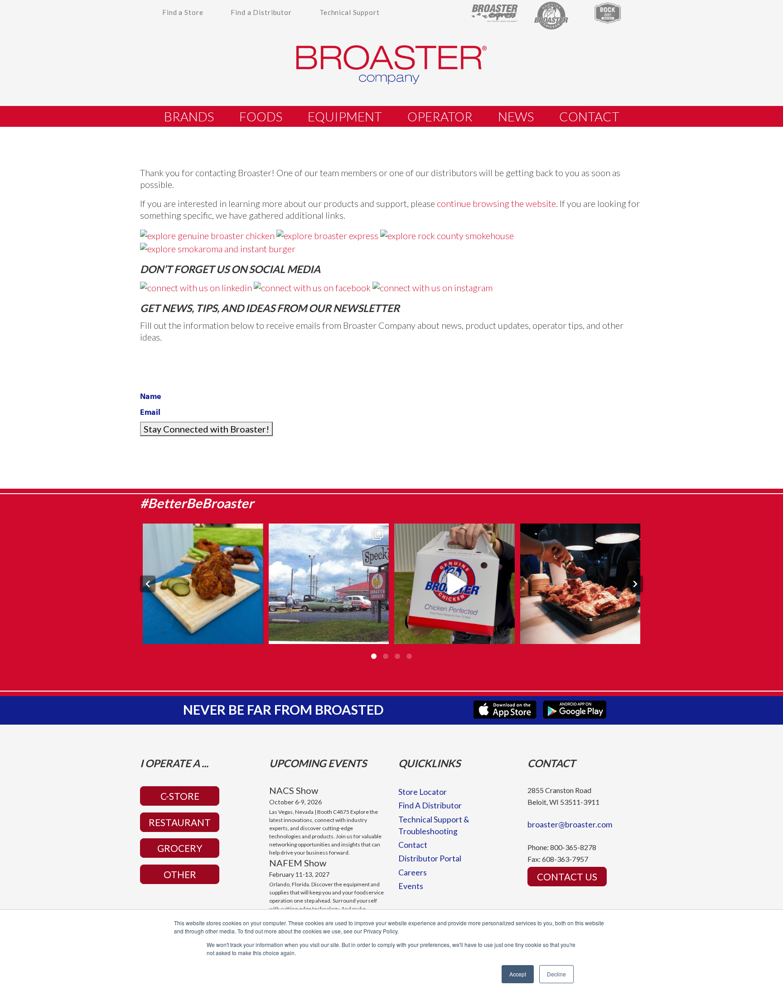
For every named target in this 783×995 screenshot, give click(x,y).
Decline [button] (556, 974)
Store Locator (422, 792)
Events (410, 886)
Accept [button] (517, 974)
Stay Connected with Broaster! (206, 428)
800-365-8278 (573, 847)
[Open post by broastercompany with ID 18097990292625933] (203, 584)
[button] (147, 584)
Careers (412, 872)
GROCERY (179, 848)
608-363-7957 (565, 859)
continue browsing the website (496, 203)
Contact (589, 116)
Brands (189, 116)
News (516, 116)
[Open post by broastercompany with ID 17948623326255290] (454, 584)
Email (150, 412)
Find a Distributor (261, 12)
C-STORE (179, 796)
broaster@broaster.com (569, 824)
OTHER (180, 874)
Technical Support (349, 12)
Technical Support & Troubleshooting (433, 825)
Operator (440, 116)
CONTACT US (567, 876)
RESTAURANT (180, 822)
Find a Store (182, 12)
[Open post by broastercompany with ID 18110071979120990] (329, 584)
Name (150, 396)
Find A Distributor (430, 805)
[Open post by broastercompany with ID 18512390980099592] (580, 584)
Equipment (345, 116)
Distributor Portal (429, 858)
